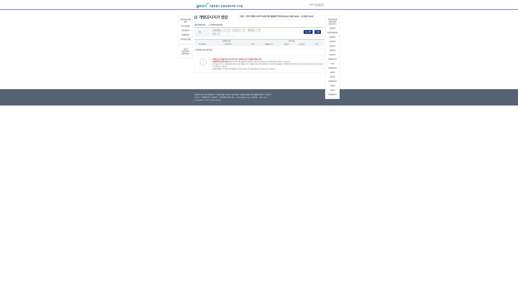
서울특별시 (332, 28)
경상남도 (332, 90)
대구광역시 (332, 41)
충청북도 (332, 72)
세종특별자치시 (332, 59)
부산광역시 (332, 37)
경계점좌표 (185, 35)
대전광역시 (332, 50)
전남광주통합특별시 (332, 33)
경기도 (332, 64)
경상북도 (332, 86)
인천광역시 (332, 46)
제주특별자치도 (332, 94)
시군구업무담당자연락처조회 (185, 51)
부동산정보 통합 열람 (185, 20)
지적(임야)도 (185, 30)
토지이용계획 (185, 26)
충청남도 (332, 77)
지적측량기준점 (185, 39)
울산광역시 (332, 55)
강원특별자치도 (332, 68)
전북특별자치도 (332, 81)
